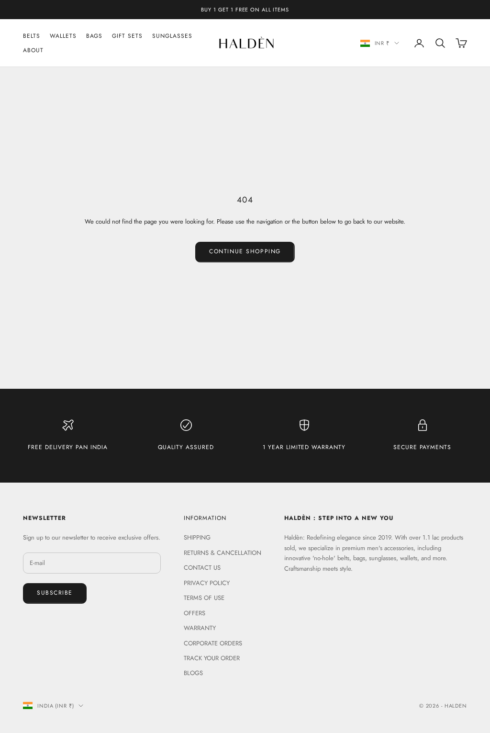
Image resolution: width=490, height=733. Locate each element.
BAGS (94, 36)
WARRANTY (200, 627)
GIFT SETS (127, 36)
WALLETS (63, 36)
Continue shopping (245, 251)
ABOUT (33, 50)
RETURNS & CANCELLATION (222, 552)
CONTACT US (202, 567)
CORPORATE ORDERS (213, 643)
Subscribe (55, 592)
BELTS (31, 36)
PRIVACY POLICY (207, 582)
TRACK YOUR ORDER (212, 658)
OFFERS (194, 613)
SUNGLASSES (172, 36)
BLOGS (193, 672)
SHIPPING (197, 537)
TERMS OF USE (204, 597)
